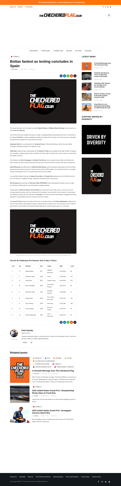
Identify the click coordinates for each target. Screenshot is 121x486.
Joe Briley (36, 396)
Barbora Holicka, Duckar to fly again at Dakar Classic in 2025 (102, 95)
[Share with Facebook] (61, 75)
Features (88, 51)
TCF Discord (28, 7)
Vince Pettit (36, 373)
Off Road (78, 51)
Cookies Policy (96, 477)
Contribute (22, 477)
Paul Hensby (14, 69)
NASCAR (69, 51)
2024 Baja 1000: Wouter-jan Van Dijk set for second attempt (102, 85)
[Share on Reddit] (71, 75)
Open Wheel (33, 51)
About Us (13, 7)
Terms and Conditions (72, 477)
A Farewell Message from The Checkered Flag (53, 371)
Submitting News (58, 477)
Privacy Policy (85, 477)
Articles (25, 342)
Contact (20, 7)
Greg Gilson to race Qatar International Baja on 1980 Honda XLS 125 (102, 106)
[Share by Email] (74, 75)
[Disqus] (43, 448)
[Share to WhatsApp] (68, 75)
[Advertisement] (60, 34)
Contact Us (13, 477)
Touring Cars (58, 51)
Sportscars (45, 51)
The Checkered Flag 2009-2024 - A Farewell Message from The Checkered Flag (61, 2)
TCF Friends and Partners (43, 477)
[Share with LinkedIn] (64, 75)
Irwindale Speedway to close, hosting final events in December (101, 74)
